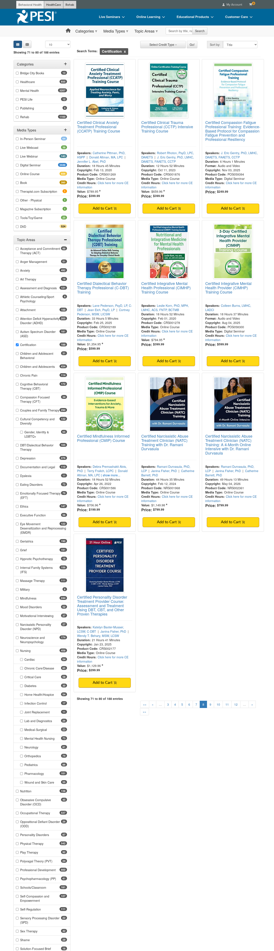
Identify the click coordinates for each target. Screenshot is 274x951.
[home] (36, 17)
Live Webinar (36, 156)
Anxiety (32, 270)
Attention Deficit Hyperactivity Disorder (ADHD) (40, 320)
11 (227, 704)
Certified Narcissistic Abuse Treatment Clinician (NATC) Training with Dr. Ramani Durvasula (164, 442)
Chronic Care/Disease (45, 668)
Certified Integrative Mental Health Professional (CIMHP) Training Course (166, 287)
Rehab (70, 5)
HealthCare (53, 5)
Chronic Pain (36, 375)
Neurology (38, 747)
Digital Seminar (39, 165)
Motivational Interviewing (43, 616)
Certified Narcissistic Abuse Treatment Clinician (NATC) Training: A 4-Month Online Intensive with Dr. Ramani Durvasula (228, 444)
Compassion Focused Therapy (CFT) (37, 399)
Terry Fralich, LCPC (100, 471)
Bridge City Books (39, 73)
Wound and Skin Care (45, 782)
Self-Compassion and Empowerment (37, 898)
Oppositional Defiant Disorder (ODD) (40, 824)
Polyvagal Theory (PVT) (43, 861)
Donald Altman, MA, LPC (106, 157)
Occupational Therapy (42, 813)
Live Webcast (36, 147)
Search (200, 31)
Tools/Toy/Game (38, 218)
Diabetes (37, 686)
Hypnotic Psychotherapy (43, 559)
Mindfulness (36, 598)
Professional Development (43, 870)
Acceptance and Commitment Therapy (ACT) (40, 250)
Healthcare (35, 82)
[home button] (68, 30)
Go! (192, 44)
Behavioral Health (30, 5)
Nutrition (33, 791)
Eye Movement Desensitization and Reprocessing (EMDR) (43, 528)
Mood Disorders (37, 607)
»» (144, 712)
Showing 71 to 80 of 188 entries (36, 52)
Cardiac (36, 659)
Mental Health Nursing (45, 738)
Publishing (33, 108)
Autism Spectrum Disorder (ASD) (38, 333)
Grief (31, 550)
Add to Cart (103, 208)
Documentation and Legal (43, 467)
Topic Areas (144, 31)
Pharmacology (41, 773)
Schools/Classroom (40, 887)
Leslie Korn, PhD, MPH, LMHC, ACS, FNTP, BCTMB (165, 307)
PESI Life (33, 99)
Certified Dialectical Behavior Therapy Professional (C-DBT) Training (103, 287)
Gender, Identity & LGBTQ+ (37, 434)
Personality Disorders (41, 835)
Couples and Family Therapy (43, 410)
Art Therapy (35, 279)
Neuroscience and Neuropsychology (39, 639)
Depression (35, 458)
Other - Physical (37, 200)
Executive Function (39, 515)
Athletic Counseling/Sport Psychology (37, 299)
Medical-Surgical (42, 729)
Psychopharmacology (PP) (43, 878)
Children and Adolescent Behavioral (36, 355)
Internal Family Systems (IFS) (36, 569)
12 (236, 704)
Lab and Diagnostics (45, 721)
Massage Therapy (40, 580)
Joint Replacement (43, 712)
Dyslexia (32, 476)
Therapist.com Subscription (43, 191)
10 (218, 704)
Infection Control (42, 703)
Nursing (33, 650)
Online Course (37, 174)
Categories (84, 31)
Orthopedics (39, 756)
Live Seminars (109, 16)
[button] (27, 44)
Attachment (35, 310)
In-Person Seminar (39, 139)
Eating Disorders (38, 484)
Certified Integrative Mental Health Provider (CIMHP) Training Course (228, 287)
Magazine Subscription (41, 209)
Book (31, 182)
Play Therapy (36, 852)
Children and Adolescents (43, 366)
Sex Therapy (35, 931)
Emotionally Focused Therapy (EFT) (40, 495)
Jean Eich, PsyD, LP (101, 310)
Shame (31, 940)
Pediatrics (37, 765)
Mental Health (38, 90)
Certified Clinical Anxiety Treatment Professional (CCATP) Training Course (98, 126)
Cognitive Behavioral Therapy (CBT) (38, 386)
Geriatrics (34, 541)
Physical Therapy (39, 843)
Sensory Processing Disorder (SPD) (40, 920)
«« (144, 704)
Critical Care (39, 677)
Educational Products (193, 16)
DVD (30, 226)
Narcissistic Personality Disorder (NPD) (37, 626)
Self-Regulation (38, 909)
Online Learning (148, 16)
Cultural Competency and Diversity (37, 421)
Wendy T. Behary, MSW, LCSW (98, 636)
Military (31, 589)
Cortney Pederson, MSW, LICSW (103, 312)
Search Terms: (87, 51)
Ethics (31, 506)
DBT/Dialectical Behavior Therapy (37, 447)
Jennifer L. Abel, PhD (91, 161)
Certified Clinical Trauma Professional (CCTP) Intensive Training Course (167, 126)
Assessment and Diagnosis (43, 288)
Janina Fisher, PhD (164, 471)
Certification (35, 345)
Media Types (114, 31)
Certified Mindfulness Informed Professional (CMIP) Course (103, 438)
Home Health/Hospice (45, 694)
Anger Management (40, 261)
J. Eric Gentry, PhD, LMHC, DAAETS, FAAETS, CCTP (167, 159)
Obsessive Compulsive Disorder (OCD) (37, 802)
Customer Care (236, 16)
